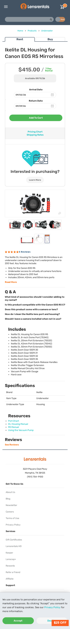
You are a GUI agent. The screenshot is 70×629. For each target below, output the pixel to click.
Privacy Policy (52, 607)
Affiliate (10, 578)
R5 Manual (13, 427)
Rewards (10, 565)
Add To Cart (36, 117)
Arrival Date (35, 89)
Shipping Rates (35, 134)
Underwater (47, 30)
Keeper (9, 552)
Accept (18, 620)
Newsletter (11, 505)
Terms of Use (12, 518)
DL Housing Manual (18, 424)
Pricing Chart (35, 131)
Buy (50, 39)
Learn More (35, 180)
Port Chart (13, 421)
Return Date (36, 100)
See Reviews (12, 444)
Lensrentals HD (14, 546)
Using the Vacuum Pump (21, 430)
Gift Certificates (14, 539)
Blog (8, 498)
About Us (10, 492)
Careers (10, 511)
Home (20, 30)
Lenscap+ (11, 559)
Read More (11, 282)
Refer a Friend (13, 572)
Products (32, 30)
